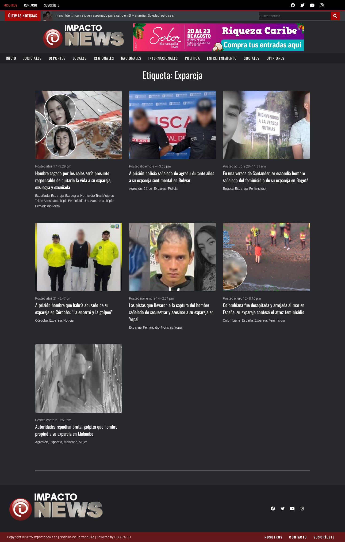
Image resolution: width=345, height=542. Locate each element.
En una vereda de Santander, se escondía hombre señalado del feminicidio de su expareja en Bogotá (265, 177)
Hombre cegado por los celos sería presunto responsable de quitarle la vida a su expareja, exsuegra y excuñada (73, 180)
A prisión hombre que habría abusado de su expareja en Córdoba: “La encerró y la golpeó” (74, 308)
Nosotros (10, 5)
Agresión (135, 188)
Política (192, 58)
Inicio (11, 58)
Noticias (167, 327)
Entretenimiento (222, 58)
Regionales (104, 58)
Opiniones (275, 58)
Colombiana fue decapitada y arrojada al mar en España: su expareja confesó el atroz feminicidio (263, 308)
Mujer (83, 442)
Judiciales (32, 58)
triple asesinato (46, 201)
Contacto (30, 5)
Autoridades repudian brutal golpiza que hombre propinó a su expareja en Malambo (76, 430)
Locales (80, 58)
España (247, 320)
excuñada (42, 195)
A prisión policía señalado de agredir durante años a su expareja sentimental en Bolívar (171, 177)
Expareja (57, 195)
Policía (173, 188)
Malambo (70, 442)
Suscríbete (51, 5)
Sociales (252, 58)
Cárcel (148, 188)
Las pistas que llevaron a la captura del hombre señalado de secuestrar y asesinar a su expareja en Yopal (171, 312)
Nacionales (131, 58)
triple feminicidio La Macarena (82, 201)
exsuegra (72, 195)
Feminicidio (257, 188)
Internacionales (163, 58)
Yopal (178, 327)
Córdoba (41, 320)
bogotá (228, 188)
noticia (68, 320)
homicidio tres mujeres (97, 195)
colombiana (232, 320)
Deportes (57, 58)
